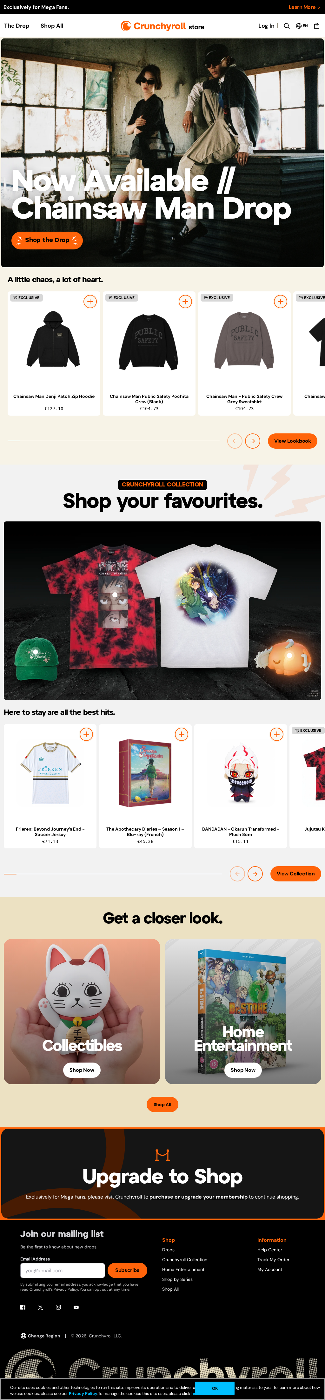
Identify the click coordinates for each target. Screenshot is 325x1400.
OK (215, 1388)
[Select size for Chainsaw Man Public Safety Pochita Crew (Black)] (185, 301)
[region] (166, 353)
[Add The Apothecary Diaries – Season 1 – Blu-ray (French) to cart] (181, 734)
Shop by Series (177, 1279)
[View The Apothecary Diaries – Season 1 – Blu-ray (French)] (145, 773)
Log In (266, 26)
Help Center (269, 1250)
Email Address (35, 1258)
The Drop (17, 26)
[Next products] (252, 441)
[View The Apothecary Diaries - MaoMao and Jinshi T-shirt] (210, 594)
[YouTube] (76, 1307)
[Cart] (316, 25)
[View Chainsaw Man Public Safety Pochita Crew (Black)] (149, 340)
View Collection (296, 873)
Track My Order (273, 1259)
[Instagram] (58, 1307)
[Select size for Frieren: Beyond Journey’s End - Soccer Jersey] (86, 734)
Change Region (44, 1336)
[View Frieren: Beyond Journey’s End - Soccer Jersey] (50, 773)
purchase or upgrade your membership (198, 1196)
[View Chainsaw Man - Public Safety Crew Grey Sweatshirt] (244, 340)
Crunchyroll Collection (184, 1259)
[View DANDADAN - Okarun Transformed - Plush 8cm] (240, 773)
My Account (269, 1269)
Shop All (52, 26)
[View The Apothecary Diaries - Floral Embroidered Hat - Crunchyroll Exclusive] (35, 652)
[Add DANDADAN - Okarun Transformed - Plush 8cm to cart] (276, 734)
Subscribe (127, 1270)
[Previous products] (234, 441)
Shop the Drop (47, 240)
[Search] (286, 25)
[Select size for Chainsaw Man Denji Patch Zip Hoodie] (90, 301)
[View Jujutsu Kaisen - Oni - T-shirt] (114, 594)
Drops (168, 1250)
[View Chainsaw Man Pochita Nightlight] (289, 655)
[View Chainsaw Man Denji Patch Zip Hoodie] (54, 340)
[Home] (162, 26)
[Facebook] (22, 1307)
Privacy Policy (83, 1393)
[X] (40, 1307)
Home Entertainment (183, 1269)
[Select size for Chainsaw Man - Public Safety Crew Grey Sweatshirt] (280, 301)
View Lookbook (292, 441)
